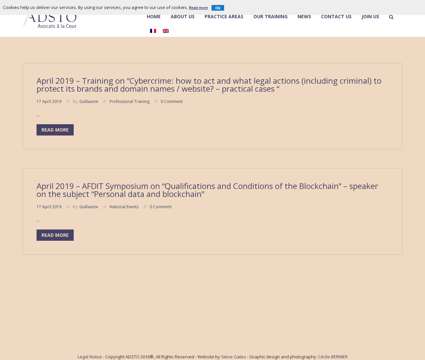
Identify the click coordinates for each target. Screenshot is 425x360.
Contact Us (336, 17)
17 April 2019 (49, 101)
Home (154, 17)
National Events (124, 207)
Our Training (270, 17)
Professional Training (129, 101)
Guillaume (88, 101)
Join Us (370, 17)
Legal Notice (90, 357)
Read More (55, 130)
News (304, 17)
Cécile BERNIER (333, 357)
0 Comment (172, 101)
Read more (198, 8)
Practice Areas (224, 17)
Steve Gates (233, 357)
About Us (183, 16)
